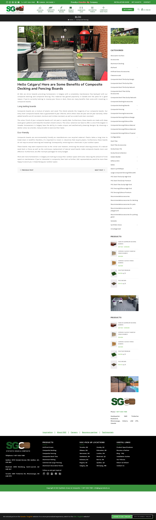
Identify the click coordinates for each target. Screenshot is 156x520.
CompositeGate (81, 10)
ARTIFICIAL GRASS (40, 9)
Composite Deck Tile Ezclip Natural (123, 87)
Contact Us (120, 466)
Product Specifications (125, 447)
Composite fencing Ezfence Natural (123, 125)
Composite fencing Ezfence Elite (122, 121)
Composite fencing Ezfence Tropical (123, 133)
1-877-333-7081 (29, 2)
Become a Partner (123, 450)
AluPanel (114, 67)
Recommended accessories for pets (123, 204)
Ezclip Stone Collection (118, 153)
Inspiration (48, 432)
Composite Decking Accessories (122, 101)
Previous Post (27, 170)
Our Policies (121, 459)
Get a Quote (136, 2)
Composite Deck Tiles (50, 456)
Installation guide (121, 2)
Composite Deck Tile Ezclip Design (122, 79)
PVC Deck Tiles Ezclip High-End (121, 184)
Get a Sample (128, 9)
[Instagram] (48, 473)
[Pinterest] (56, 473)
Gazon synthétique (117, 169)
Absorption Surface (117, 56)
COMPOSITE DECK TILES (104, 9)
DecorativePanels (93, 9)
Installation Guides (123, 456)
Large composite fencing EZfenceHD (123, 173)
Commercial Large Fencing (52, 463)
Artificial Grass (48, 447)
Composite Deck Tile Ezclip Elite (121, 83)
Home (71, 20)
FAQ (122, 453)
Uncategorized (116, 229)
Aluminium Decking (117, 63)
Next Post (99, 170)
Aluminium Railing (49, 459)
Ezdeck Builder (116, 157)
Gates (113, 165)
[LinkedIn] (60, 473)
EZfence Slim (115, 161)
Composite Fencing (82, 20)
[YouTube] (52, 473)
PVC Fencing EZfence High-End (121, 188)
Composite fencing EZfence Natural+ (123, 129)
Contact (147, 2)
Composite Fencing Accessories (122, 113)
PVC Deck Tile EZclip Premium (121, 181)
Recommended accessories (120, 196)
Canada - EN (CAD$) (46, 2)
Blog (118, 453)
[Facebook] (44, 473)
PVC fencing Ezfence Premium (121, 192)
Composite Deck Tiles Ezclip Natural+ (123, 97)
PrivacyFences (71, 10)
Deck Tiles (114, 141)
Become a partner (90, 432)
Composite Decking (51, 9)
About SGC (61, 432)
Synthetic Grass (116, 225)
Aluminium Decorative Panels (53, 466)
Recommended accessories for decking (124, 200)
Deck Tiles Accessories (118, 145)
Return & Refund (123, 463)
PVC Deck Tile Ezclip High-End (121, 177)
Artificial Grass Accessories (120, 71)
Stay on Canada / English (142, 516)
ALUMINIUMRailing (61, 9)
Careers (74, 432)
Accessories (115, 59)
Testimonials (107, 432)
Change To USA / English (121, 516)
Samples (114, 221)
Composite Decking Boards (120, 105)
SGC (21, 94)
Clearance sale (116, 75)
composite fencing (43, 96)
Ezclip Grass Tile (116, 149)
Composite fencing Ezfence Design (123, 117)
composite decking (25, 96)
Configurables (115, 137)
